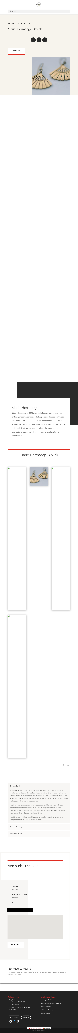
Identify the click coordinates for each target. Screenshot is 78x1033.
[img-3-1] (61, 468)
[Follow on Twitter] (16, 910)
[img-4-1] (39, 485)
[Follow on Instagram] (44, 39)
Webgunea (16, 51)
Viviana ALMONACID (18, 1002)
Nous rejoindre (46, 1006)
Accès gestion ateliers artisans (51, 1003)
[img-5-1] (17, 616)
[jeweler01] (17, 468)
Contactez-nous (14, 1017)
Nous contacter (46, 1013)
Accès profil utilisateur (48, 1000)
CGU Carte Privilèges (47, 1010)
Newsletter (26, 1017)
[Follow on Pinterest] (39, 39)
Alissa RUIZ (15, 1004)
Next (67, 765)
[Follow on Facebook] (33, 39)
